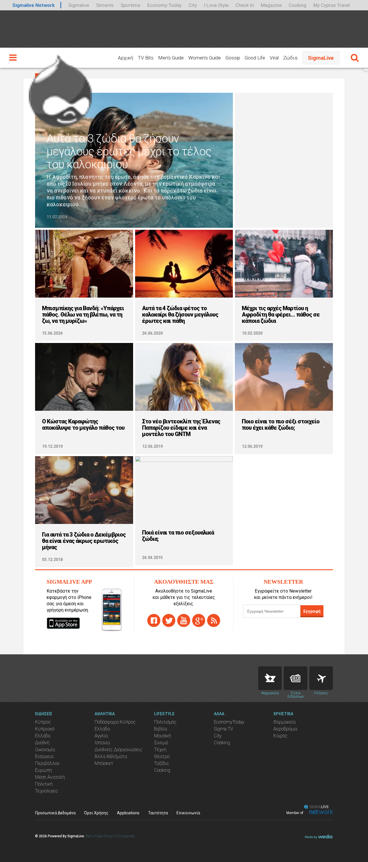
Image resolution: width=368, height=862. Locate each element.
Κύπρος (43, 722)
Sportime (130, 5)
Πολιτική (44, 784)
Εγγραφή (312, 611)
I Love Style (216, 5)
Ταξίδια (161, 763)
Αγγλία (101, 735)
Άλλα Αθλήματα (111, 756)
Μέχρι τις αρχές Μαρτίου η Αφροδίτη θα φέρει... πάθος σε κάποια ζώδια (281, 314)
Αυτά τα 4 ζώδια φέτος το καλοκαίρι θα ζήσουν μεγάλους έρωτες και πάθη (180, 314)
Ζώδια (290, 58)
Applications (128, 813)
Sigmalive (78, 5)
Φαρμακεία (284, 722)
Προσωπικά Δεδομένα (55, 813)
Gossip (232, 58)
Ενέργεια (44, 756)
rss (213, 620)
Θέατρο (162, 756)
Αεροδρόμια (285, 729)
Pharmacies (270, 678)
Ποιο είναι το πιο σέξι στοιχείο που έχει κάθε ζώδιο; (280, 424)
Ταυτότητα (158, 813)
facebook (153, 620)
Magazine (271, 5)
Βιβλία (160, 729)
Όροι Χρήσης (96, 813)
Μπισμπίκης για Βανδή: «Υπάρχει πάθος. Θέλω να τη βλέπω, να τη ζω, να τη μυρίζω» (83, 314)
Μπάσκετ (104, 763)
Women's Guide (204, 58)
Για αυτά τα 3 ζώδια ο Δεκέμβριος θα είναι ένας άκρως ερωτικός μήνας (84, 541)
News (295, 678)
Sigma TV (223, 729)
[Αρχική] (60, 88)
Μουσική (162, 735)
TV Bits (146, 58)
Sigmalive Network (33, 5)
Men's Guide (171, 58)
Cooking (297, 5)
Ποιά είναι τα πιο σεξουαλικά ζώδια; (178, 535)
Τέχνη (160, 749)
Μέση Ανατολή (50, 777)
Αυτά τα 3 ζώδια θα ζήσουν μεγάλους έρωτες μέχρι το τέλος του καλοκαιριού (129, 151)
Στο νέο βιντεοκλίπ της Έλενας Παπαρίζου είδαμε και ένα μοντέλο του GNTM (181, 427)
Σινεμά (161, 742)
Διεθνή (42, 742)
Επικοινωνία (188, 813)
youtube (183, 620)
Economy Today (164, 5)
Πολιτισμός (165, 722)
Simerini (105, 5)
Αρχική (125, 58)
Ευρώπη (43, 770)
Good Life (255, 58)
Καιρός (280, 735)
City (193, 5)
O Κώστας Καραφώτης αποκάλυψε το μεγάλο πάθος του (83, 424)
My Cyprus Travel (331, 5)
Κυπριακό (44, 729)
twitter (168, 620)
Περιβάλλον (47, 763)
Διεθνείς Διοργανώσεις (118, 749)
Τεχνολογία (46, 791)
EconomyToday (229, 722)
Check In (244, 5)
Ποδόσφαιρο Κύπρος (115, 722)
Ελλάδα (42, 735)
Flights (321, 678)
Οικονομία (45, 749)
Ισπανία (102, 742)
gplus (198, 620)
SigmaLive (321, 58)
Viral (274, 58)
